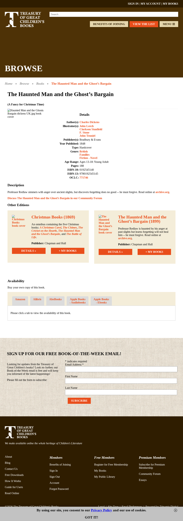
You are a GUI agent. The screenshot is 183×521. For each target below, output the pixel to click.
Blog (7, 462)
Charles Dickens (89, 122)
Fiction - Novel (88, 157)
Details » (28, 250)
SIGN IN (133, 3)
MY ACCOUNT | (152, 3)
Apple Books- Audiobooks (78, 301)
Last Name (71, 387)
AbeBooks (55, 299)
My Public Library (104, 476)
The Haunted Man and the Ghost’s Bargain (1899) (142, 219)
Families (85, 154)
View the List (144, 24)
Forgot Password (59, 488)
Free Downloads (14, 474)
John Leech (87, 126)
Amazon (20, 299)
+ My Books (67, 250)
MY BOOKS (170, 3)
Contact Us (11, 468)
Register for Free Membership (111, 464)
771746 (84, 177)
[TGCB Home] (28, 26)
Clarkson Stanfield (91, 129)
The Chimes (70, 227)
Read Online (12, 493)
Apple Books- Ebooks (101, 301)
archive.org (162, 192)
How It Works (13, 481)
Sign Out (55, 476)
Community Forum (149, 473)
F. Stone (84, 132)
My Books (100, 470)
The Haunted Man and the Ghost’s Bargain (81, 83)
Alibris (37, 299)
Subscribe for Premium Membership (152, 466)
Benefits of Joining (109, 24)
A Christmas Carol (50, 227)
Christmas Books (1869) (53, 217)
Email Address (74, 364)
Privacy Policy (101, 510)
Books (40, 83)
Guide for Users (14, 487)
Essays (143, 479)
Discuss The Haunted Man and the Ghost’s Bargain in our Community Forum (55, 198)
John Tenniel (87, 135)
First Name (71, 376)
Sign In (54, 470)
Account (54, 482)
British (84, 151)
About (8, 456)
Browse (24, 83)
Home (9, 83)
